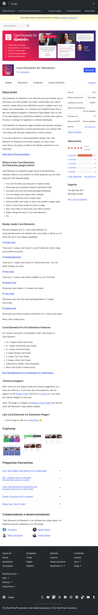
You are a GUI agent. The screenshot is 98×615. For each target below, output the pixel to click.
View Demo (7, 154)
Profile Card (9, 242)
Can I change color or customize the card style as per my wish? (16, 478)
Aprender (54, 553)
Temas (29, 557)
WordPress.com (10, 574)
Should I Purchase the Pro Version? (17, 496)
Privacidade (7, 566)
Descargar (89, 70)
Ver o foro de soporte (77, 199)
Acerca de (6, 553)
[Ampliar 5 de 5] (60, 436)
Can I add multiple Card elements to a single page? (24, 471)
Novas (5, 557)
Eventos (77, 557)
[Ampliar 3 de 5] (39, 436)
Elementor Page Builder (40, 403)
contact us (45, 394)
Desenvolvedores (58, 562)
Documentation (22, 154)
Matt (5, 578)
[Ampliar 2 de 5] (18, 448)
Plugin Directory (8, 11)
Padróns (30, 566)
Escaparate (31, 553)
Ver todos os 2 (90, 127)
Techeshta (24, 72)
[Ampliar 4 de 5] (39, 445)
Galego (11, 597)
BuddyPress (8, 586)
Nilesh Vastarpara (15, 535)
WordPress (34, 420)
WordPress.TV (57, 566)
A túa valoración (75, 176)
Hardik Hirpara (44, 535)
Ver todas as (90, 176)
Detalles (8, 82)
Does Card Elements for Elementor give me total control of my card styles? (19, 488)
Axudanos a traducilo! (68, 18)
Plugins (29, 562)
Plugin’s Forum (22, 394)
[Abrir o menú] (94, 3)
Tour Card (9, 293)
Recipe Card (10, 282)
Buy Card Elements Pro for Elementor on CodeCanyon (27, 373)
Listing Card (10, 308)
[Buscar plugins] (27, 25)
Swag (77, 566)
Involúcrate (79, 553)
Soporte (92, 82)
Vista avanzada (74, 132)
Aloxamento (7, 562)
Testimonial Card (12, 257)
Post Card (9, 271)
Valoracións (23, 82)
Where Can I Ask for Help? (14, 504)
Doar (77, 562)
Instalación (38, 82)
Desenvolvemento (57, 82)
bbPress (7, 582)
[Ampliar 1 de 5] (18, 436)
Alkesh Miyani (44, 529)
